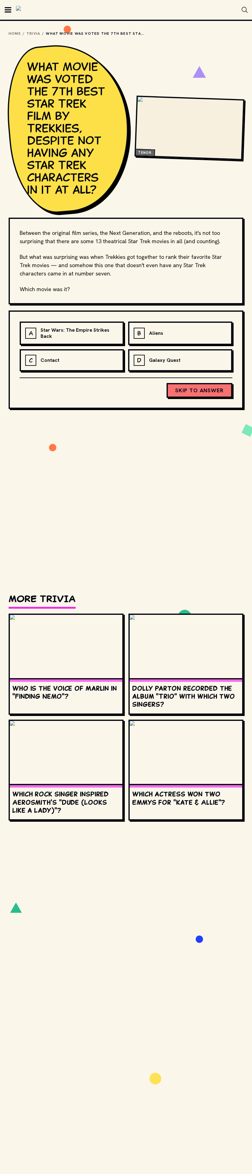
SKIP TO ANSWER (199, 390)
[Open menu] (8, 10)
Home (15, 33)
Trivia (33, 33)
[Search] (244, 10)
